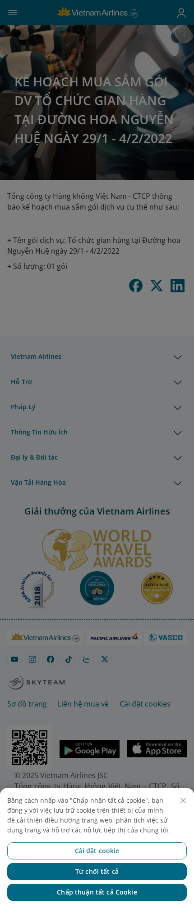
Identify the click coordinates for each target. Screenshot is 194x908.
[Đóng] (183, 800)
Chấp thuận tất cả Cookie (97, 892)
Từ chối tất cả (97, 871)
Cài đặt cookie (97, 850)
